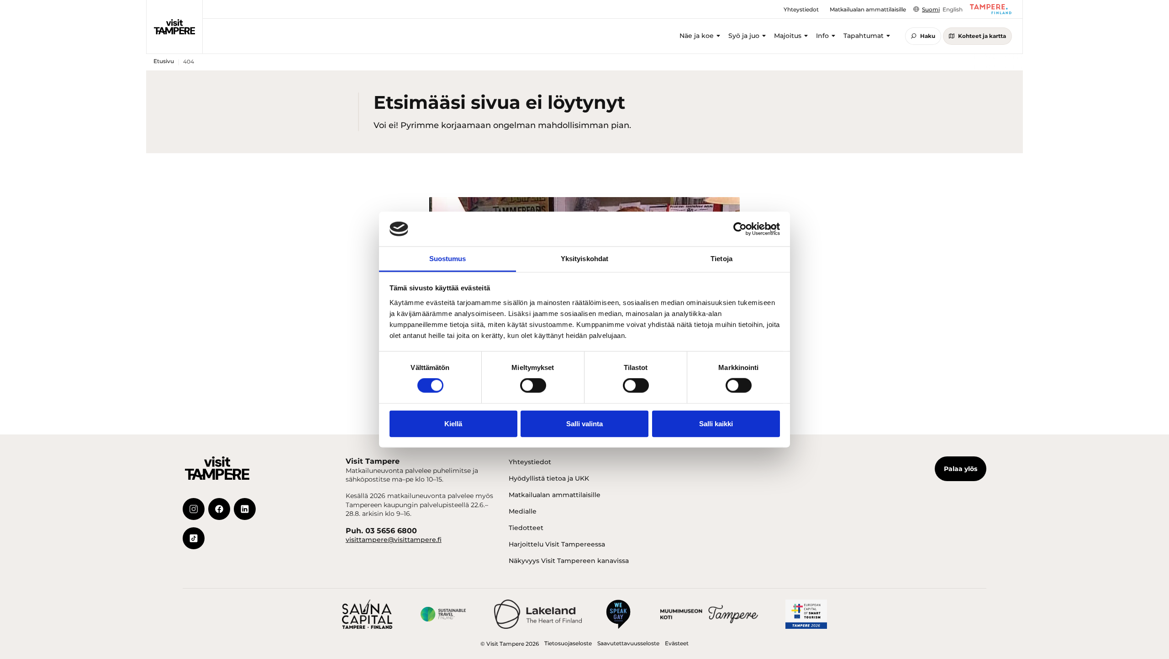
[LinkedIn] (245, 509)
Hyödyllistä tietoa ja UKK (549, 478)
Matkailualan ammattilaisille (554, 495)
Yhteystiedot (530, 462)
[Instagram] (194, 509)
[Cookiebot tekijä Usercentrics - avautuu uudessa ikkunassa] (740, 229)
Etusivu (163, 61)
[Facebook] (219, 509)
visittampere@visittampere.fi (394, 540)
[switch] (533, 385)
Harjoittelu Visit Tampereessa (557, 544)
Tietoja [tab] (721, 259)
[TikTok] (194, 538)
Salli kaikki (716, 423)
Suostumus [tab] (447, 259)
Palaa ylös (960, 469)
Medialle (523, 511)
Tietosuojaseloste (568, 643)
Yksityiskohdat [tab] (584, 259)
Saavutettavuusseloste (628, 643)
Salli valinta (584, 423)
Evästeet (677, 643)
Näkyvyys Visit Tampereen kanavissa (569, 561)
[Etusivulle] (174, 26)
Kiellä (453, 423)
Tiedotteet (526, 528)
